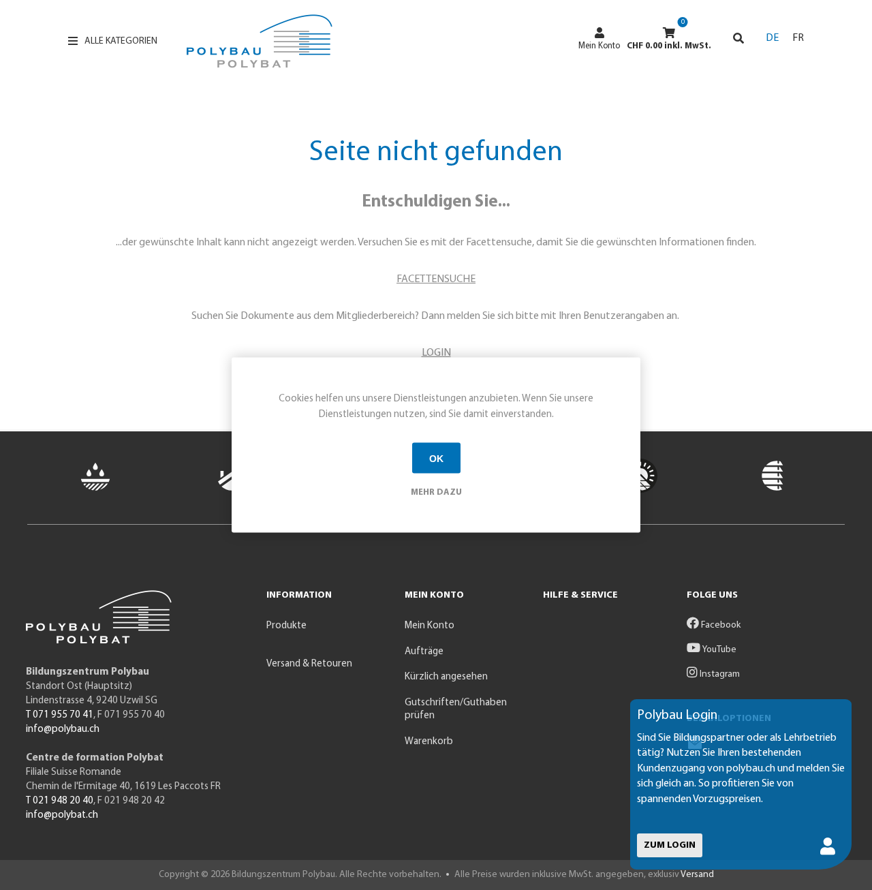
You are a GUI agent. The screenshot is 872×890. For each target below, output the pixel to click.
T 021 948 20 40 (59, 801)
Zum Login (670, 845)
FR (798, 38)
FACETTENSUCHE (436, 279)
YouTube (718, 650)
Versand (697, 875)
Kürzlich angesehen (446, 677)
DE (772, 38)
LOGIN (436, 353)
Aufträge (424, 652)
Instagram (719, 674)
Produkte (286, 626)
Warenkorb (429, 742)
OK (436, 457)
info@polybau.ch (62, 729)
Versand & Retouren (309, 664)
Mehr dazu (436, 492)
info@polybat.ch (62, 815)
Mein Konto (599, 46)
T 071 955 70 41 (59, 715)
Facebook (720, 625)
